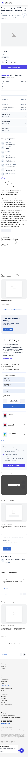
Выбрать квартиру (14, 67)
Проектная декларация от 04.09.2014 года (16, 560)
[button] (12, 309)
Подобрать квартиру (14, 465)
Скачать (8, 562)
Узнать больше (7, 358)
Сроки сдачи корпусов (10, 178)
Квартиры (5, 75)
